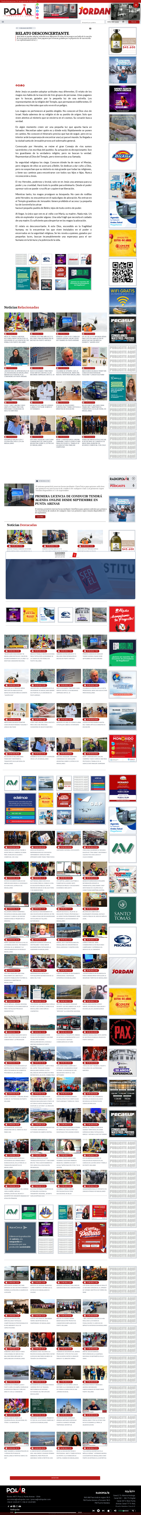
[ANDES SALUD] (122, 227)
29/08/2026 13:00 (64, 368)
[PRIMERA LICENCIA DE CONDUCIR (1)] (68, 331)
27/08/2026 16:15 (39, 1186)
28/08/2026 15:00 (92, 970)
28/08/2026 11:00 (13, 1032)
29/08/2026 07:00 (12, 436)
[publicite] (122, 1167)
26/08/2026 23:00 (13, 1415)
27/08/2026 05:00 (65, 1349)
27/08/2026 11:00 (13, 1315)
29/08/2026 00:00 (65, 847)
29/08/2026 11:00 (12, 402)
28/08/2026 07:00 (13, 1063)
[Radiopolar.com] (3, 22)
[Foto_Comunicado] (16, 400)
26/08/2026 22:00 (39, 1415)
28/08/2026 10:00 (39, 1032)
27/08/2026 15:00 (92, 1186)
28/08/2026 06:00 (39, 1063)
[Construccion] (69, 937)
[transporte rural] (94, 400)
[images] (42, 400)
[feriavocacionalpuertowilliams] (16, 1091)
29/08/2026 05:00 (64, 436)
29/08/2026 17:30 (38, 333)
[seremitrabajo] (95, 1122)
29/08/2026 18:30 (13, 651)
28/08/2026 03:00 (13, 1093)
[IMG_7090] (42, 331)
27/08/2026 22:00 (39, 1124)
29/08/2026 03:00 (39, 847)
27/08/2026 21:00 (65, 1124)
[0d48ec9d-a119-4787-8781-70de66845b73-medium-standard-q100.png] (18, 16)
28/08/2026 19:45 (13, 909)
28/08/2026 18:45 (13, 939)
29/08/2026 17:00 (64, 333)
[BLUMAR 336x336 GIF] (122, 729)
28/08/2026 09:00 (65, 1032)
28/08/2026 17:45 (92, 939)
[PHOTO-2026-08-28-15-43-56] (16, 331)
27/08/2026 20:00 (92, 1124)
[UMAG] (42, 1122)
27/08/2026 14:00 (39, 1282)
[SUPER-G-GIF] (122, 198)
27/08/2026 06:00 (39, 1349)
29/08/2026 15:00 (12, 368)
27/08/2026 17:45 (39, 1155)
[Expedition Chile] (69, 1091)
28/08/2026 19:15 (65, 909)
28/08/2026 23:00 (92, 847)
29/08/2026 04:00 (89, 436)
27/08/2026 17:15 (65, 1155)
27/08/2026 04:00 (92, 1349)
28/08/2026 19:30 (39, 909)
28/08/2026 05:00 (65, 1063)
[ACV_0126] (16, 1313)
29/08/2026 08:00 (89, 402)
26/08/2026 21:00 (65, 1415)
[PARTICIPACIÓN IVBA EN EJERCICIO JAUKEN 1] (94, 331)
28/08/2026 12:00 (65, 1001)
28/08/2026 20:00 (92, 878)
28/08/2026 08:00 (92, 1032)
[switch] (109, 1511)
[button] (136, 5)
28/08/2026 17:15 (13, 970)
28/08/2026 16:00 (65, 970)
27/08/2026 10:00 (39, 1315)
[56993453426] (37, 5)
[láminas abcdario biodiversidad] (16, 717)
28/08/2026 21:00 (39, 878)
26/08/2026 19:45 (65, 1448)
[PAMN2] (16, 1122)
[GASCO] (122, 761)
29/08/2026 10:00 (38, 402)
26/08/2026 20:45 (92, 1415)
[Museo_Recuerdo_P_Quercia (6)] (95, 1091)
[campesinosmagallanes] (42, 1313)
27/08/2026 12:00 (92, 1282)
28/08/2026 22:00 (13, 878)
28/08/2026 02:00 (39, 1093)
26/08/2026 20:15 (13, 1448)
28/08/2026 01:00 (65, 1093)
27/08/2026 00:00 (92, 1382)
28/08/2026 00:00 (92, 1093)
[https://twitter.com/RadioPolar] (37, 10)
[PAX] (122, 1045)
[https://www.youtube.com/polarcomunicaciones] (37, 17)
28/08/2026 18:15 (39, 939)
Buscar (134, 22)
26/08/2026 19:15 (92, 1448)
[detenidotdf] (69, 1122)
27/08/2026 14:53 (13, 1282)
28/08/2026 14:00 (13, 1001)
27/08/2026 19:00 (13, 1155)
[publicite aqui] (122, 1257)
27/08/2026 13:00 (65, 1282)
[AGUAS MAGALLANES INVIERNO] (122, 521)
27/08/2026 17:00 (92, 1155)
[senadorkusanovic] (42, 937)
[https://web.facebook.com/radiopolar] (37, 8)
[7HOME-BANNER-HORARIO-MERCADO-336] (122, 801)
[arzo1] (68, 400)
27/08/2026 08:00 (92, 1315)
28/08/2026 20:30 (65, 878)
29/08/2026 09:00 (64, 402)
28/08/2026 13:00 (39, 1001)
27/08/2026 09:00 (65, 1315)
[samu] (95, 937)
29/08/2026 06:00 (38, 436)
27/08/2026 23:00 (13, 1124)
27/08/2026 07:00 (13, 1349)
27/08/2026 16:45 (13, 1186)
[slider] (15, 1512)
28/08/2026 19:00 (92, 909)
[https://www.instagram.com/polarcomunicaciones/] (37, 15)
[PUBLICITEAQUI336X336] (122, 429)
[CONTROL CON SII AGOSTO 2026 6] (95, 1313)
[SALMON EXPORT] (79, 289)
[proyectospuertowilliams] (69, 1313)
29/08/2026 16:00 (89, 333)
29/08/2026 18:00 (12, 333)
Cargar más (55, 1478)
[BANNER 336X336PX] (27, 289)
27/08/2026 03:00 (13, 1382)
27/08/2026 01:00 (65, 1382)
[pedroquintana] (16, 937)
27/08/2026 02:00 (39, 1382)
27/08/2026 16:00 (65, 1186)
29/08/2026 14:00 (38, 368)
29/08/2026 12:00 (89, 368)
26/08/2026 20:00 (39, 1448)
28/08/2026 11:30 (92, 1001)
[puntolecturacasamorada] (42, 1091)
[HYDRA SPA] (122, 1106)
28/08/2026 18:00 (65, 939)
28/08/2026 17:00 (39, 970)
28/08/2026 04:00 (92, 1063)
